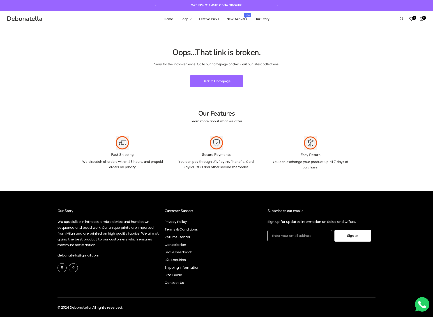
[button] (155, 5)
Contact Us (174, 282)
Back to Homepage (216, 81)
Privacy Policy (176, 221)
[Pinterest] (73, 267)
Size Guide (173, 275)
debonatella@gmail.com (78, 255)
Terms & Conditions (181, 229)
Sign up (352, 235)
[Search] (401, 19)
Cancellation (175, 244)
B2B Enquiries (175, 259)
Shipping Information (182, 267)
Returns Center (177, 237)
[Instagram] (62, 267)
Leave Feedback (178, 252)
